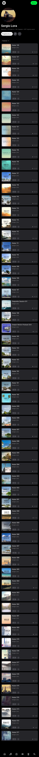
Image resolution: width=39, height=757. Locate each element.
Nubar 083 (15, 592)
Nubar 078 (15, 651)
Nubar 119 (15, 150)
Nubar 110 (15, 255)
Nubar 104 (15, 348)
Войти (34, 3)
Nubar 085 (15, 569)
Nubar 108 (15, 278)
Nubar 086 (15, 557)
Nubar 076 (15, 674)
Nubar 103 (15, 359)
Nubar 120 (15, 138)
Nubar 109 (15, 266)
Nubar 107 (15, 290)
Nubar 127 (15, 57)
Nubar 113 (15, 220)
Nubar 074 (15, 697)
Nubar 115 (15, 196)
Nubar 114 (15, 208)
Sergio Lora (15, 47)
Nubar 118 (15, 162)
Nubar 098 (15, 418)
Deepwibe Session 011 (19, 301)
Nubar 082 (15, 604)
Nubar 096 (15, 441)
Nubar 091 (15, 499)
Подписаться (7, 34)
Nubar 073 (15, 709)
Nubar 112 (15, 231)
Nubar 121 (15, 127)
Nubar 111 (15, 243)
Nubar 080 (15, 627)
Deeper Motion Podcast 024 (21, 325)
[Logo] (4, 3)
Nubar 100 (15, 394)
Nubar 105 (15, 336)
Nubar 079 (15, 639)
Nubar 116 (15, 185)
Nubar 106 (15, 313)
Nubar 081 (15, 616)
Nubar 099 (15, 406)
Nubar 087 (15, 546)
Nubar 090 (15, 511)
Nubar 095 (15, 453)
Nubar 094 (15, 464)
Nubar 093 (15, 476)
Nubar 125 (15, 80)
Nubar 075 (15, 686)
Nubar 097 (15, 429)
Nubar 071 (15, 732)
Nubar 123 (15, 103)
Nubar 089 (15, 523)
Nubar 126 (15, 68)
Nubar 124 (15, 92)
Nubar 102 (15, 371)
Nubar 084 (15, 581)
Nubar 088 (15, 534)
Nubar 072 (15, 721)
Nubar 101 (15, 383)
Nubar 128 (15, 45)
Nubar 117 (15, 173)
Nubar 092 (15, 488)
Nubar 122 (15, 115)
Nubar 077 (15, 662)
